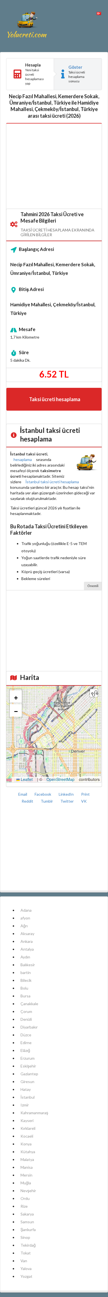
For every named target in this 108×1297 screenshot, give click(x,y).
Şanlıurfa (28, 1229)
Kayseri (27, 1120)
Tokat (25, 1253)
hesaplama (23, 459)
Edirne (26, 1042)
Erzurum (27, 1058)
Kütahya (27, 1151)
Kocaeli (26, 1136)
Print (85, 794)
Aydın (25, 957)
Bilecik (26, 980)
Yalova (26, 1268)
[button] (16, 697)
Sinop (25, 1237)
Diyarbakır (29, 1027)
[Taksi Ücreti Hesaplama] (27, 26)
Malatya (27, 1159)
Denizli (26, 1019)
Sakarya (27, 1214)
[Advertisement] (54, 166)
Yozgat (26, 1276)
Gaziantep (29, 1073)
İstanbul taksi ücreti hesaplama (52, 481)
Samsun (27, 1221)
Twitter (67, 801)
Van (23, 1260)
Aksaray (27, 933)
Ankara (26, 941)
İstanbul (27, 1097)
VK (84, 801)
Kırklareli (27, 1128)
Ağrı (24, 925)
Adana (26, 910)
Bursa (25, 995)
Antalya (27, 949)
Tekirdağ (28, 1245)
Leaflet (26, 779)
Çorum (26, 1011)
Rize (24, 1206)
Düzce (25, 1034)
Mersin (26, 1175)
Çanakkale (29, 1003)
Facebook (43, 794)
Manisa (26, 1167)
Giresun (27, 1081)
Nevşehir (28, 1190)
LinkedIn (66, 794)
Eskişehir (28, 1066)
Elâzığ (25, 1050)
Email (23, 794)
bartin (25, 972)
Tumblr (47, 801)
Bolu (24, 988)
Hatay (25, 1089)
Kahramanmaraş (34, 1112)
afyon (25, 918)
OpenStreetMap (60, 779)
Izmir (24, 1105)
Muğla (25, 1182)
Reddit (28, 801)
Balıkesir (27, 964)
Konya (26, 1143)
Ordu (25, 1198)
